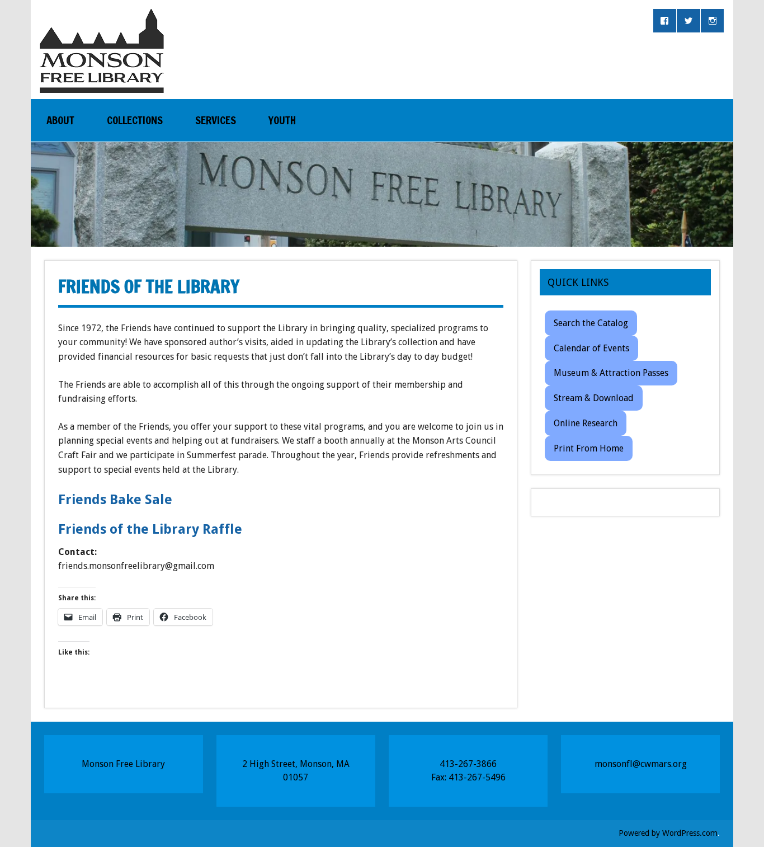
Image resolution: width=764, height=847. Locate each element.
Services (215, 120)
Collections (135, 120)
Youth (282, 120)
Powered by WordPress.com (668, 833)
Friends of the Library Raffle (150, 529)
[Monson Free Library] (102, 82)
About (60, 120)
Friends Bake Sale (115, 499)
